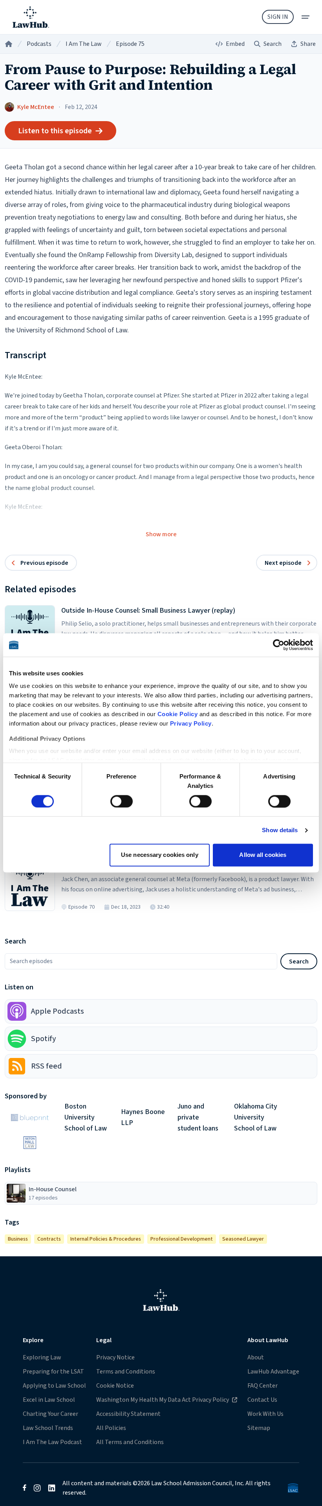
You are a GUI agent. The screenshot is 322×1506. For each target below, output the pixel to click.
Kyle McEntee (35, 107)
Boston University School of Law (85, 1117)
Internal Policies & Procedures (105, 1239)
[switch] (121, 801)
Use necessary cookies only (159, 855)
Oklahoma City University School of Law (255, 1117)
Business (18, 1239)
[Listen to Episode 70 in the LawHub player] (30, 886)
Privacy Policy (191, 723)
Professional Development (181, 1239)
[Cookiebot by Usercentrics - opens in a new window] (278, 645)
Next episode (283, 563)
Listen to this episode (55, 130)
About (255, 1357)
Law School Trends (48, 1428)
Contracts (49, 1239)
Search (299, 961)
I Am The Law (84, 44)
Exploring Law (42, 1357)
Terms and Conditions (125, 1371)
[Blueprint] (30, 1117)
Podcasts (39, 44)
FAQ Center (262, 1385)
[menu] (305, 17)
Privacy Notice (115, 1357)
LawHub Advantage (273, 1371)
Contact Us (262, 1399)
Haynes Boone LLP (143, 1117)
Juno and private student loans (197, 1117)
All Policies (111, 1428)
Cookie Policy (177, 714)
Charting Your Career (50, 1414)
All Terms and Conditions (130, 1442)
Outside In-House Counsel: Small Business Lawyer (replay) (148, 610)
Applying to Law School (54, 1385)
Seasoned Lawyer (243, 1239)
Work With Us (265, 1414)
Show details (280, 830)
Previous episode (44, 563)
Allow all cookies (262, 855)
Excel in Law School (49, 1399)
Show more (161, 534)
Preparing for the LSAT (53, 1371)
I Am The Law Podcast (52, 1442)
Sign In (277, 17)
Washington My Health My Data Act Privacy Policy (162, 1399)
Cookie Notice (115, 1385)
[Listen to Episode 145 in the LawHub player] (30, 630)
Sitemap (258, 1428)
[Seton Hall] (30, 1142)
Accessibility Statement (128, 1414)
